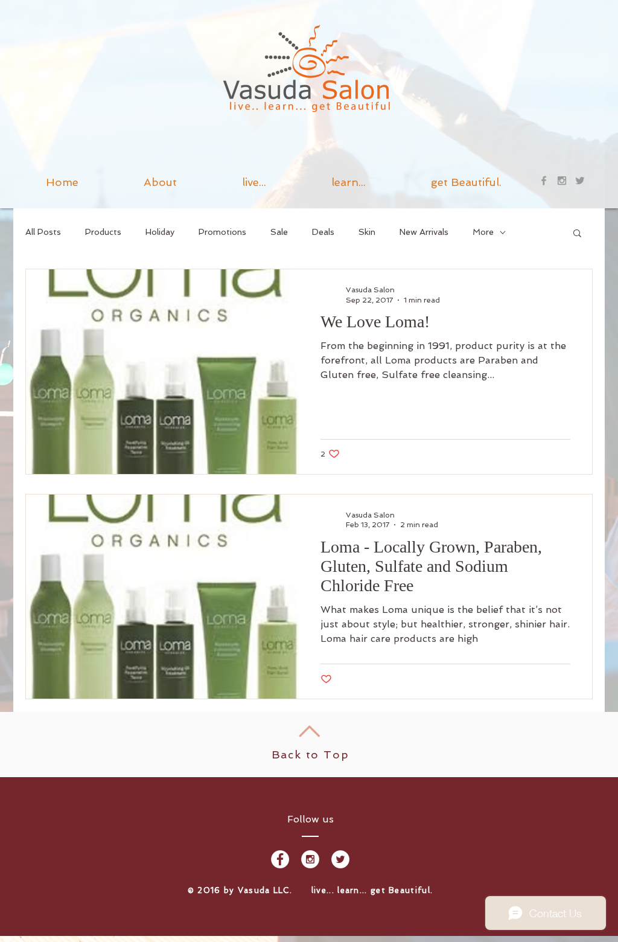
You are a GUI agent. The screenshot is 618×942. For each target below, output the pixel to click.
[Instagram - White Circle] (310, 859)
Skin (366, 232)
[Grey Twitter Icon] (580, 181)
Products (103, 232)
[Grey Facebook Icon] (544, 181)
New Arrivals (424, 232)
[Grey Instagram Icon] (562, 181)
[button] (348, 181)
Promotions (222, 232)
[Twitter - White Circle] (340, 859)
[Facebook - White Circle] (280, 859)
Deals (323, 232)
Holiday (159, 232)
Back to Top (310, 754)
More (483, 232)
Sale (279, 232)
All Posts (43, 232)
